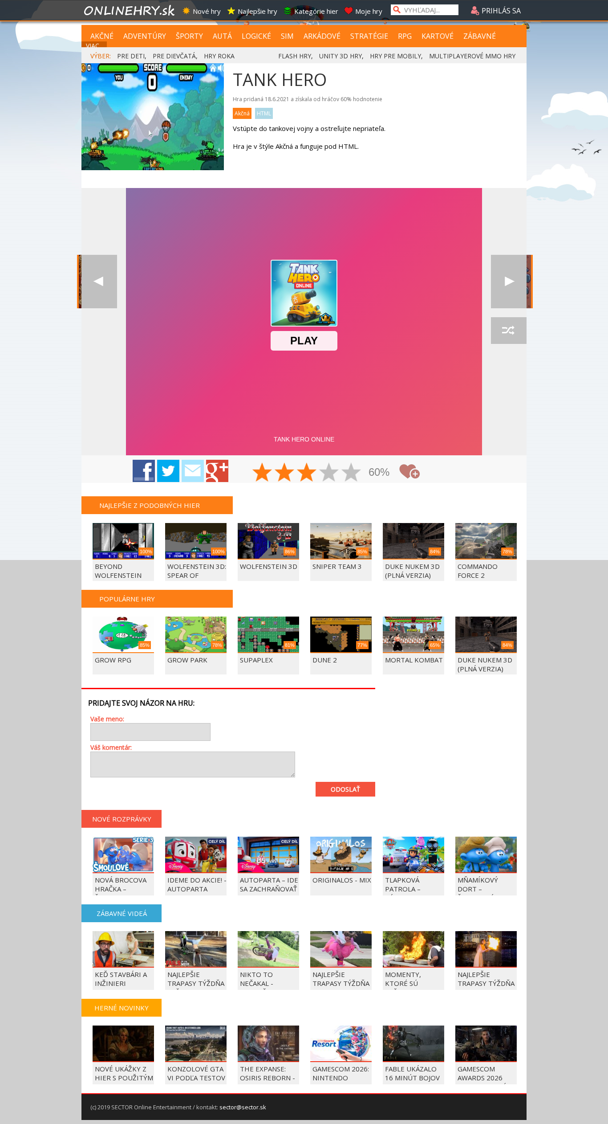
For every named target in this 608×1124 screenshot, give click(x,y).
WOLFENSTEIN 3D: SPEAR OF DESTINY (196, 575)
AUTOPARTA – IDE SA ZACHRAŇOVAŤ (269, 884)
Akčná (242, 113)
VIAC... (94, 45)
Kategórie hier (316, 11)
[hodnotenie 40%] (285, 473)
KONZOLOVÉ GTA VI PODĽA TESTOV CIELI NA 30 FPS (196, 1077)
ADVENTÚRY (144, 36)
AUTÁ (222, 36)
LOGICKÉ (256, 36)
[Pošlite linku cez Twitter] (168, 471)
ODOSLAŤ (345, 789)
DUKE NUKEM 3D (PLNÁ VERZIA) (412, 571)
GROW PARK (187, 659)
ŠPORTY (189, 36)
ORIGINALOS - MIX (341, 879)
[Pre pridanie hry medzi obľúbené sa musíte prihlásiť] (409, 471)
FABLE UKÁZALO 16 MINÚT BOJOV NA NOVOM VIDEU (414, 1077)
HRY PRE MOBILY (395, 56)
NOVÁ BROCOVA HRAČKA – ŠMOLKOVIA (120, 888)
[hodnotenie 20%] (262, 473)
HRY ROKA (219, 56)
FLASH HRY (294, 56)
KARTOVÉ (438, 36)
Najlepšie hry (257, 11)
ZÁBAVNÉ (479, 36)
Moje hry (368, 11)
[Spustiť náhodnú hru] (509, 330)
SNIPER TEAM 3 (337, 566)
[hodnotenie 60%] (307, 473)
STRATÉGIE (369, 36)
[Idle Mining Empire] (509, 281)
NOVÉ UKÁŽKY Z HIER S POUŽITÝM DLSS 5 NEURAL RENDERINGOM (124, 1082)
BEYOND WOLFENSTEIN (118, 571)
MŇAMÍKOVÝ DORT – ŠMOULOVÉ (478, 888)
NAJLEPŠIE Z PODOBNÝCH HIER (149, 505)
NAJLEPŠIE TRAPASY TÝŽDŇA (486, 979)
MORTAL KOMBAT (414, 659)
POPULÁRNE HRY (127, 598)
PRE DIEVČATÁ (174, 56)
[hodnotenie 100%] (351, 473)
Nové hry (207, 11)
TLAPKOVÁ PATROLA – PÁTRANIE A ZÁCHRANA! (404, 893)
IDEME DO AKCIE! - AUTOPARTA (197, 884)
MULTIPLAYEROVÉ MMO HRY (472, 56)
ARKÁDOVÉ (322, 36)
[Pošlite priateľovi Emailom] (193, 471)
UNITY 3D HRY (340, 56)
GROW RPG (113, 659)
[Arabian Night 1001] (99, 281)
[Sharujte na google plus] (217, 471)
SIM (287, 36)
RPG (405, 36)
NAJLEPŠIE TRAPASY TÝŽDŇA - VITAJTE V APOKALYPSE (340, 987)
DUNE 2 (324, 659)
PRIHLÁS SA (500, 11)
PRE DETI (131, 56)
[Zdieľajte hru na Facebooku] (144, 471)
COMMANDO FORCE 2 (478, 571)
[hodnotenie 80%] (329, 473)
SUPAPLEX (256, 659)
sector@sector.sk (242, 1107)
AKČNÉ (101, 36)
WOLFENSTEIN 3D (268, 566)
